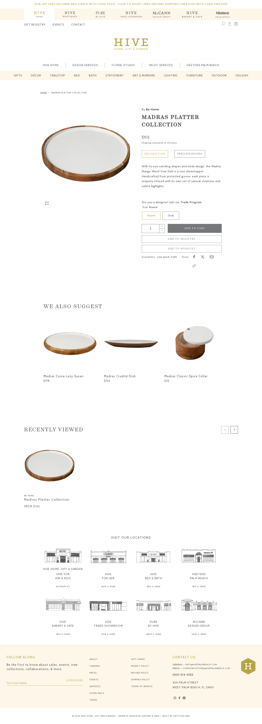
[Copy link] (194, 266)
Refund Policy (140, 672)
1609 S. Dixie (108, 586)
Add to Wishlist (182, 248)
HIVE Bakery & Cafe (63, 624)
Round (151, 215)
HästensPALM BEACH (199, 576)
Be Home (150, 109)
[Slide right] (234, 430)
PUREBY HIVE (153, 624)
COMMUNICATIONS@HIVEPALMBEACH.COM (206, 668)
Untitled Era (181, 716)
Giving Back (96, 693)
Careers (94, 666)
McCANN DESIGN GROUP (199, 624)
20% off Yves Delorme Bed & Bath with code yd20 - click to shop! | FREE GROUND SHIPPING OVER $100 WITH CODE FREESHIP (131, 4)
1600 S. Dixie (199, 634)
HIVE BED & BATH (153, 576)
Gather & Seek (151, 716)
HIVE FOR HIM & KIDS (63, 576)
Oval (171, 215)
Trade (93, 699)
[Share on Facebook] (194, 257)
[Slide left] (225, 430)
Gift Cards (138, 659)
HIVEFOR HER (108, 576)
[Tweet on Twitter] (202, 257)
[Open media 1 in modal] (85, 153)
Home (43, 92)
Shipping (146, 142)
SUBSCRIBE (74, 680)
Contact (78, 24)
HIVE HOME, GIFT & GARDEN (63, 569)
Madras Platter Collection (68, 92)
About (93, 659)
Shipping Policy (140, 679)
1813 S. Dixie (154, 586)
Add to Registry (182, 239)
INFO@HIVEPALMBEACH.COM (201, 664)
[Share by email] (211, 257)
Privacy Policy (140, 666)
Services (94, 686)
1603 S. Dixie (63, 634)
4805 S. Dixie (153, 634)
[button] (236, 24)
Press (92, 672)
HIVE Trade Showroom (108, 624)
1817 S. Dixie (199, 586)
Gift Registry (35, 24)
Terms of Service (142, 686)
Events (58, 24)
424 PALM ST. (63, 586)
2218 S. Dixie (108, 634)
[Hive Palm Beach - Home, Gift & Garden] (39, 14)
